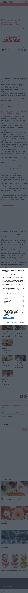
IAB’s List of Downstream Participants (15, 289)
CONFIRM (8, 317)
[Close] (25, 270)
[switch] (23, 296)
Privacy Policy (21, 322)
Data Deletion (6, 322)
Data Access (14, 322)
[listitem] (14, 293)
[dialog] (14, 296)
